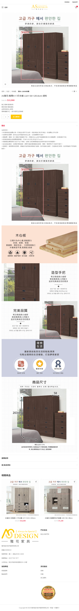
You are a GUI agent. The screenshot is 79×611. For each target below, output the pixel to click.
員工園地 (43, 578)
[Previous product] (72, 91)
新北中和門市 (45, 534)
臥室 (8, 91)
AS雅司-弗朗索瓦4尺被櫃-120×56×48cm (59, 518)
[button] (36, 481)
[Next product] (76, 91)
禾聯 (42, 574)
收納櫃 (14, 91)
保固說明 (4, 571)
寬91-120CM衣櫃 (23, 91)
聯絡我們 (4, 574)
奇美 (42, 571)
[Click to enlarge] (5, 84)
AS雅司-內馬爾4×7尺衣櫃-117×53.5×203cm (20, 518)
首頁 (3, 91)
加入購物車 (16, 117)
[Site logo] (39, 7)
